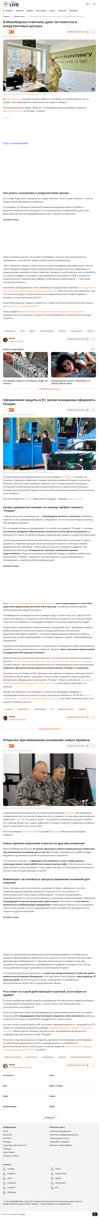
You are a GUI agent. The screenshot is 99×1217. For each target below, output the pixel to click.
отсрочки (70, 812)
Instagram (11, 1183)
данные (56, 831)
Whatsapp (11, 1192)
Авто (52, 1075)
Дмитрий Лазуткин (13, 110)
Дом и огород (56, 1085)
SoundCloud (60, 1183)
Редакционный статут (59, 1138)
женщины (9, 709)
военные (62, 331)
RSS (56, 1187)
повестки (91, 331)
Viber (9, 1178)
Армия (30, 11)
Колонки (62, 11)
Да (95, 1214)
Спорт (52, 11)
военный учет (24, 709)
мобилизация (76, 331)
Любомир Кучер (17, 719)
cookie (22, 1214)
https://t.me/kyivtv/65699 (15, 143)
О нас (5, 1131)
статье (28, 498)
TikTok (58, 1169)
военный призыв (46, 331)
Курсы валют (9, 1152)
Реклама (7, 1141)
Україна (9, 10)
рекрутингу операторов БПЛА (22, 306)
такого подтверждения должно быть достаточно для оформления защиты (52, 661)
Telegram (11, 1173)
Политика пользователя (60, 1131)
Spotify (58, 1178)
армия (32, 331)
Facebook (11, 1187)
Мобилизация (19, 16)
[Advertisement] (50, 126)
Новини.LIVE (75, 498)
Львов (52, 1096)
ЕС (52, 709)
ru (87, 4)
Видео (75, 11)
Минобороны (10, 331)
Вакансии (7, 1134)
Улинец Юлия (16, 341)
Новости (20, 11)
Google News (60, 1173)
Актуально (8, 1075)
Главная (6, 16)
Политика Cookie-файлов (61, 1145)
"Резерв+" (67, 476)
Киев (5, 1096)
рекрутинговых (13, 98)
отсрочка (62, 1057)
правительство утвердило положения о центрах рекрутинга (52, 311)
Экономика (41, 11)
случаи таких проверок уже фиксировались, (31, 603)
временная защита (66, 709)
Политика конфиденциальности (64, 1134)
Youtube (10, 1169)
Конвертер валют (11, 1155)
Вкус (5, 1085)
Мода (52, 1106)
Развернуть (49, 1117)
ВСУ (22, 331)
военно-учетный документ (81, 1057)
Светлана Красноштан (20, 1067)
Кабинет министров (12, 1057)
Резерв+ (82, 709)
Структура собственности (14, 1145)
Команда (7, 1148)
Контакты (7, 1138)
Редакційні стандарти (59, 1141)
